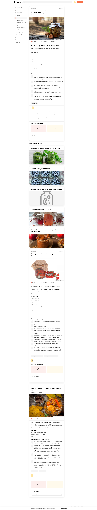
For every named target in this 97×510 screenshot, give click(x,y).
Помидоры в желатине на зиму (37, 356)
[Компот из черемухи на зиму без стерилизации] (46, 198)
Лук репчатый (34, 298)
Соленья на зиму (42, 471)
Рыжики (32, 55)
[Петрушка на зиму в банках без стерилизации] (46, 157)
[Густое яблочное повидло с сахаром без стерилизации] (46, 241)
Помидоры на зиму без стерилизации (51, 356)
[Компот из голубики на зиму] (46, 178)
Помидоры (33, 296)
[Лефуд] (17, 2)
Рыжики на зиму (34, 103)
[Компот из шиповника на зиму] (46, 219)
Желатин (33, 312)
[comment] (61, 138)
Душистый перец (34, 63)
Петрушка (33, 59)
